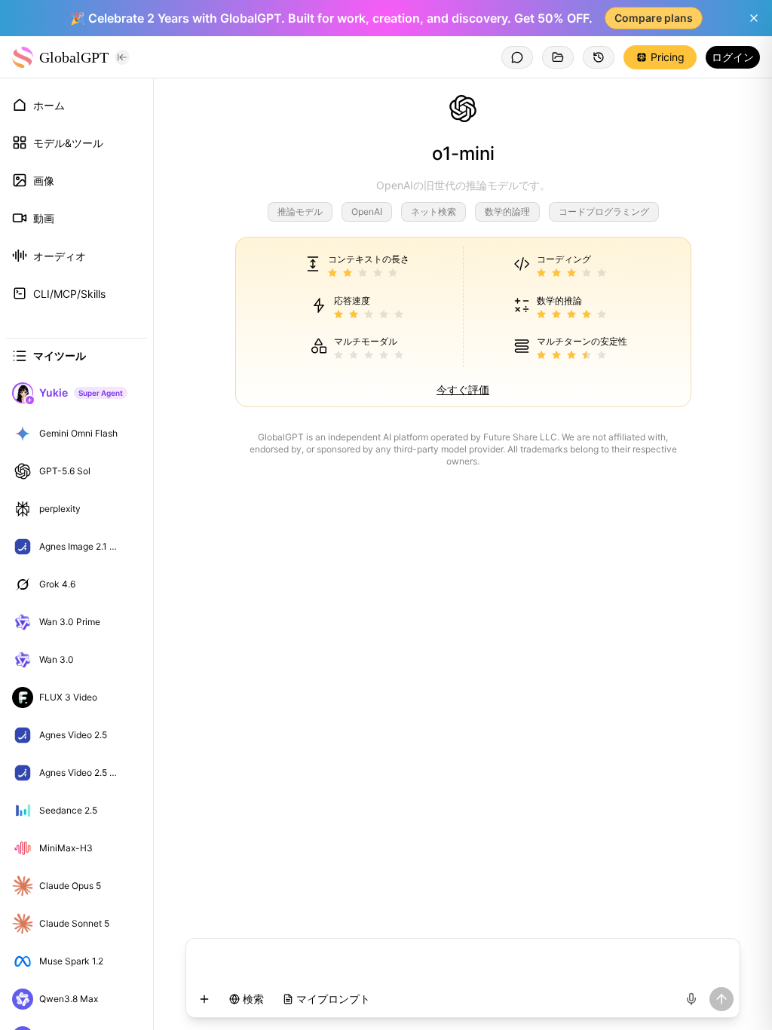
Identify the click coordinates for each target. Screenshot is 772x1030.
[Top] (131, 433)
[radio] (332, 273)
